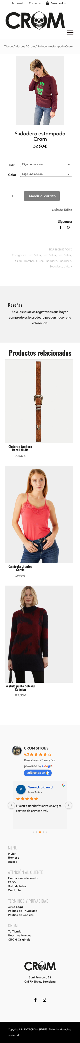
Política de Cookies (21, 915)
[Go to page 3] (43, 832)
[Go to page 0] (33, 831)
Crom (31, 46)
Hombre (29, 261)
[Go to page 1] (37, 832)
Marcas (20, 46)
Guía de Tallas (62, 210)
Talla (12, 165)
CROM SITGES (36, 748)
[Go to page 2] (40, 832)
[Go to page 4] (46, 831)
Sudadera (51, 261)
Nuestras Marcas (19, 935)
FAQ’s (12, 882)
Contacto (35, 3)
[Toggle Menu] (70, 32)
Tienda (8, 46)
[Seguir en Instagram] (68, 227)
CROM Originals (19, 939)
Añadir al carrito (42, 196)
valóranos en (35, 772)
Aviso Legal (16, 907)
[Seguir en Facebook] (60, 227)
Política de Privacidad (22, 911)
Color (12, 175)
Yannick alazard (40, 787)
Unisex (68, 266)
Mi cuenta (18, 3)
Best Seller (34, 255)
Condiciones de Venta (23, 878)
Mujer (39, 261)
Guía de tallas (17, 886)
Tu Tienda (15, 931)
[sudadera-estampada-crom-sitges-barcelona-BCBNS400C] (40, 123)
